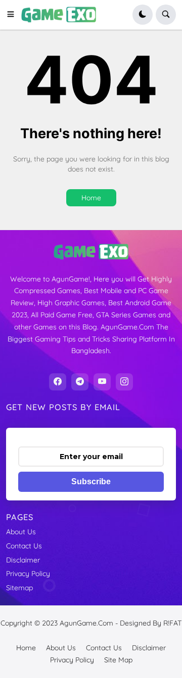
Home (91, 197)
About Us (21, 531)
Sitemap (19, 587)
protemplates (95, 632)
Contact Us (24, 545)
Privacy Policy (28, 573)
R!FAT (172, 623)
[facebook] (57, 381)
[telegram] (79, 381)
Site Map (118, 659)
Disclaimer (23, 559)
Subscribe (91, 481)
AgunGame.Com (86, 623)
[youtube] (102, 381)
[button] (13, 15)
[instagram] (124, 381)
